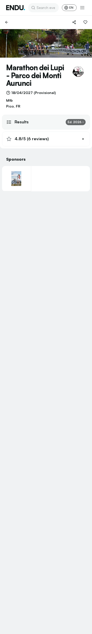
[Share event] (74, 22)
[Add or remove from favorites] (85, 22)
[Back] (6, 22)
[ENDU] (15, 8)
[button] (46, 139)
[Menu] (82, 7)
